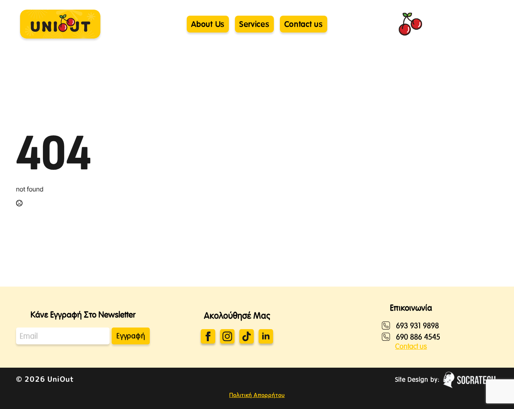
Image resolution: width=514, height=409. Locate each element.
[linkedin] (266, 336)
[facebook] (208, 336)
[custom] (246, 336)
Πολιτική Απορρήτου (257, 395)
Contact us (411, 346)
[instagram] (227, 336)
